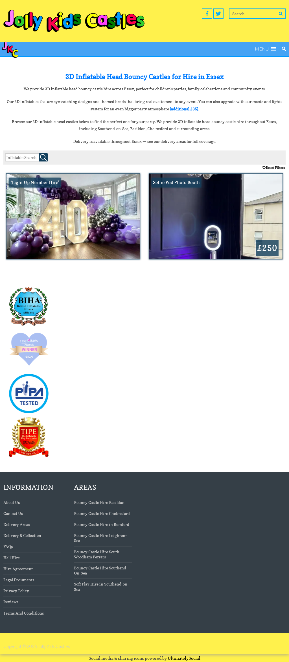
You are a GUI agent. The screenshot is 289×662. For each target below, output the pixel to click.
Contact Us (13, 513)
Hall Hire (11, 557)
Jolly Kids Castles (54, 646)
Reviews (10, 601)
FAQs (8, 546)
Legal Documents (18, 579)
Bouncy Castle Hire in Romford (101, 524)
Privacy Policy (16, 590)
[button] (262, 49)
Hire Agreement (18, 568)
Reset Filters (275, 167)
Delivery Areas (16, 524)
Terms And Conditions (23, 613)
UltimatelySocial (184, 658)
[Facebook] (207, 13)
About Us (11, 502)
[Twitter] (218, 13)
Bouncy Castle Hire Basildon (99, 502)
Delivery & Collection (22, 535)
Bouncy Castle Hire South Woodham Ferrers (96, 554)
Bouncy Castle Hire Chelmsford (102, 513)
